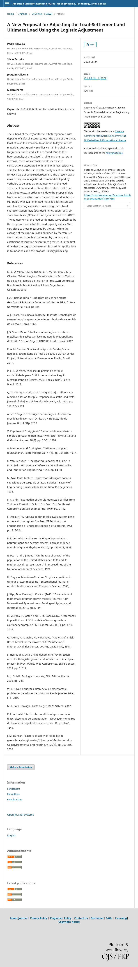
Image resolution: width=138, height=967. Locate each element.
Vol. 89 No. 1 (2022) (42, 13)
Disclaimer (97, 918)
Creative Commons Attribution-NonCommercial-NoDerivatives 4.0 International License (105, 136)
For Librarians (14, 799)
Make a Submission (21, 767)
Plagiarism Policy (60, 918)
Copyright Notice (69, 921)
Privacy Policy (38, 918)
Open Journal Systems (20, 814)
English (11, 835)
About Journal (18, 918)
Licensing (121, 918)
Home (10, 13)
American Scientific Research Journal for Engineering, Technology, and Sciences (59, 3)
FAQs (109, 918)
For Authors (13, 794)
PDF (91, 44)
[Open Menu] (7, 3)
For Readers (13, 788)
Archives (22, 13)
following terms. (114, 152)
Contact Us (81, 918)
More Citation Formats (99, 205)
